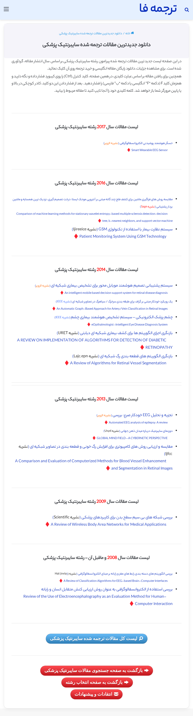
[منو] (6, 11)
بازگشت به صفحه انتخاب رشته (94, 682)
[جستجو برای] (186, 11)
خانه (128, 33)
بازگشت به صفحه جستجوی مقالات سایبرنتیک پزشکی (93, 670)
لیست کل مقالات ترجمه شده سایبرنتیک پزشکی (93, 638)
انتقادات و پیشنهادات (93, 694)
